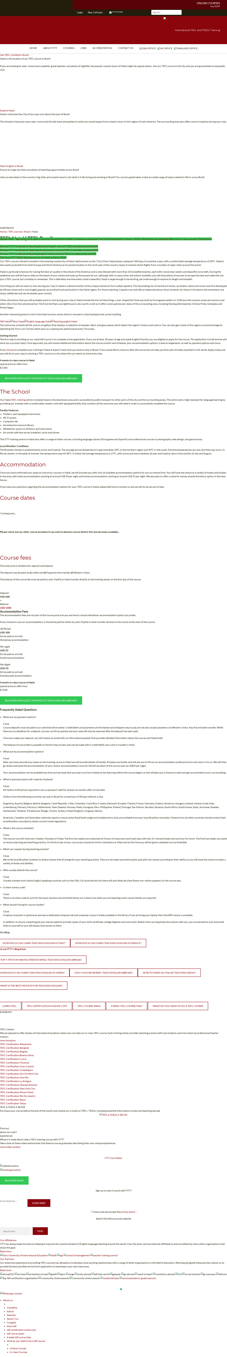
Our (8, 1240)
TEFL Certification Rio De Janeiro (17, 1095)
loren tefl (12, 1326)
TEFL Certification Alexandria (15, 1044)
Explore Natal (7, 110)
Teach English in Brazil (11, 165)
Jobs (83, 47)
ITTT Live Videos (113, 1157)
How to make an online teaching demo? (169, 972)
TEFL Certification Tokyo (13, 1103)
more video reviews (10, 1146)
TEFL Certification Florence (14, 1062)
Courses (68, 47)
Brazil (27, 231)
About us (8, 1300)
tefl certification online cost (47, 1005)
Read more (5, 1251)
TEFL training (18, 399)
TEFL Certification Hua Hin (14, 1077)
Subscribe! (39, 1202)
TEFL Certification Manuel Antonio (18, 1084)
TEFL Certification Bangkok (14, 1047)
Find (40, 1231)
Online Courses (208, 3)
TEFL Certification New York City (17, 1088)
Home (33, 47)
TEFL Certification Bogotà (13, 1051)
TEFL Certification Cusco (13, 1058)
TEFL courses (15, 231)
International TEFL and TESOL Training (197, 30)
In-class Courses (18, 1352)
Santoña (11, 1314)
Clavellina (12, 1307)
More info (10, 69)
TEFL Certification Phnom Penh (17, 1092)
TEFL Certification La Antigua (15, 1081)
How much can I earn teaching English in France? (108, 942)
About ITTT (50, 47)
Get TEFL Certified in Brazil (14, 54)
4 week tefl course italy (126, 1005)
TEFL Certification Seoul (13, 1099)
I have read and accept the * (115, 1211)
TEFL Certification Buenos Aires (17, 1055)
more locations (8, 1040)
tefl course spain (89, 1005)
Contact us (125, 47)
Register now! (14, 1180)
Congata (11, 1322)
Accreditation (102, 47)
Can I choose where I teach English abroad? (103, 972)
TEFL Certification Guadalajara (16, 1069)
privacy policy (128, 1211)
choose (10, 349)
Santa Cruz (12, 1318)
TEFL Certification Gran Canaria (17, 1066)
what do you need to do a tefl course (178, 1005)
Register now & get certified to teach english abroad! (41, 378)
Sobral (10, 1311)
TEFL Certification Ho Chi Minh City (19, 1073)
